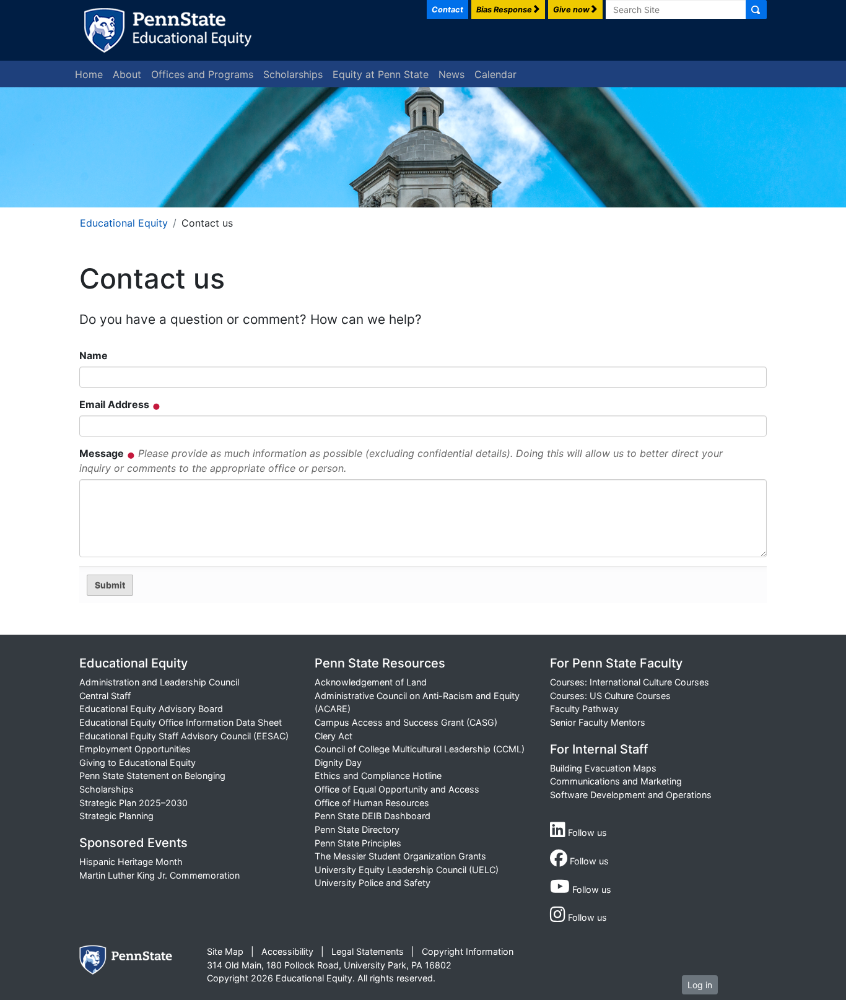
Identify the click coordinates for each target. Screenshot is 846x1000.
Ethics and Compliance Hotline (378, 775)
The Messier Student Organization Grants (400, 856)
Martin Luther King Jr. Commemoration (159, 875)
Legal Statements (367, 951)
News (451, 74)
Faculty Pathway (584, 708)
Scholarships (293, 74)
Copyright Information (467, 951)
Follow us (586, 832)
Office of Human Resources (372, 803)
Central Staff (105, 695)
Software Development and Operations (631, 794)
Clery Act (333, 736)
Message (401, 460)
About (127, 74)
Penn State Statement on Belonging (152, 775)
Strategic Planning (116, 816)
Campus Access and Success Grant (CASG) (406, 722)
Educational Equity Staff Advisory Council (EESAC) (184, 736)
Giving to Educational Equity (137, 762)
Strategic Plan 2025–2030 (133, 803)
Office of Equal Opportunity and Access (397, 789)
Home (89, 74)
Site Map (225, 951)
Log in (699, 985)
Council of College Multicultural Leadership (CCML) (420, 749)
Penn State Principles (358, 843)
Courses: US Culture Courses (610, 695)
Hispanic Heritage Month (131, 861)
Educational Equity (124, 223)
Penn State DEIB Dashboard (372, 816)
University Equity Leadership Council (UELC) (407, 869)
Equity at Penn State (381, 74)
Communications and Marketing (616, 781)
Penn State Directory (357, 829)
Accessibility (287, 951)
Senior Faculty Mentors (597, 722)
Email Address (115, 404)
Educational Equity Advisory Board (151, 708)
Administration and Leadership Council (159, 682)
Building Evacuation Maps (603, 768)
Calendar (495, 74)
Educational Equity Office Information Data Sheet (180, 722)
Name (93, 355)
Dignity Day (338, 762)
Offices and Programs (202, 74)
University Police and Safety (372, 882)
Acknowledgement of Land (371, 682)
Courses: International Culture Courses (629, 682)
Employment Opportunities (135, 749)
